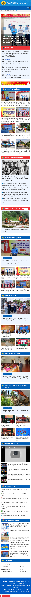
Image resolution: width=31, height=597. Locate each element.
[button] (16, 453)
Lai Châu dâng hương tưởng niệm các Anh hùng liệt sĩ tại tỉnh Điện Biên (23, 151)
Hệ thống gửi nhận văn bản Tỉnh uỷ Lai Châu (14, 515)
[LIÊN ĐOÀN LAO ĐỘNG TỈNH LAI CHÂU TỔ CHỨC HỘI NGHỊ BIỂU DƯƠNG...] (8, 270)
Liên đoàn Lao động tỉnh (13, 89)
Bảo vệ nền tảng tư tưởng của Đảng (16, 208)
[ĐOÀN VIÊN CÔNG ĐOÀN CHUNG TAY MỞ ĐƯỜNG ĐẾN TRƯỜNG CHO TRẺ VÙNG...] (8, 342)
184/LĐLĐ (7, 67)
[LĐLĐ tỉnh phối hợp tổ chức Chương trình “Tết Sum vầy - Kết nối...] (23, 418)
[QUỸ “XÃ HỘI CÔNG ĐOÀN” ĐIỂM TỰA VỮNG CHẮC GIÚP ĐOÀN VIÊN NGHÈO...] (8, 284)
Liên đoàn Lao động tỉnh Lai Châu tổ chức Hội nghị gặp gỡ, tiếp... (22, 290)
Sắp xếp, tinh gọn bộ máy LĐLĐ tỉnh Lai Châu (19, 479)
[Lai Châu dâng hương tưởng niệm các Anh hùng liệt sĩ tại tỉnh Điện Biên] (23, 144)
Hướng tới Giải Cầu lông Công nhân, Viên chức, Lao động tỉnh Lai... (23, 277)
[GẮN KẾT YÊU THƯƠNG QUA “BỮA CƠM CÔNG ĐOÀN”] (23, 328)
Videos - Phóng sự (11, 444)
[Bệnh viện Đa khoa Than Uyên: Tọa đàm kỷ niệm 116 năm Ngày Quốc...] (23, 342)
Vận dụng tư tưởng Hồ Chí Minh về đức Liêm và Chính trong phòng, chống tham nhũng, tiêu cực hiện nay (15, 200)
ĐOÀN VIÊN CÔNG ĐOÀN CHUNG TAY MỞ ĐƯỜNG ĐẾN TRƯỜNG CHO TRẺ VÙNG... (7, 348)
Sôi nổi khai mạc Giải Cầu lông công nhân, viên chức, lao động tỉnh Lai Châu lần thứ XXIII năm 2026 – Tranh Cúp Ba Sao (8, 105)
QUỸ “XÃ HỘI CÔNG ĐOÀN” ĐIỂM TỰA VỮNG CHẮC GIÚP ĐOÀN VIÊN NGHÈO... (7, 290)
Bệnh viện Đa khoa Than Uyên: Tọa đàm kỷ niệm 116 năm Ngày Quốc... (22, 348)
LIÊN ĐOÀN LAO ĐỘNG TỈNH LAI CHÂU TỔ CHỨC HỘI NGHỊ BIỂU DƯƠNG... (8, 277)
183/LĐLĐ (7, 58)
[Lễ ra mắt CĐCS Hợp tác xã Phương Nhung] (8, 432)
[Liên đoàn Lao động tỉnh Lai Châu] (3, 3)
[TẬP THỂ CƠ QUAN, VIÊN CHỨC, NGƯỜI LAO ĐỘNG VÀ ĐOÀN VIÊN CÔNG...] (8, 328)
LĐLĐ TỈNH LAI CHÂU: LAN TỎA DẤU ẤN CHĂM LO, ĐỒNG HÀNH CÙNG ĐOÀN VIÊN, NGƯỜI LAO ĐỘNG (19, 525)
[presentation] (4, 28)
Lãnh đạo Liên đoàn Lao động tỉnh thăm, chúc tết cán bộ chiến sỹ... (7, 425)
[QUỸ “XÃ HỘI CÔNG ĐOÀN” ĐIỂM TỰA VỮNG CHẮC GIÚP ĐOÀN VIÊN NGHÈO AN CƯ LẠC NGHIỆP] (23, 112)
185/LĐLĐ (7, 73)
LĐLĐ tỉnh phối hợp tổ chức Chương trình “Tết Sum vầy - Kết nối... (22, 425)
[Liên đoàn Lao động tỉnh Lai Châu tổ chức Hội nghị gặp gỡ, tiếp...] (23, 284)
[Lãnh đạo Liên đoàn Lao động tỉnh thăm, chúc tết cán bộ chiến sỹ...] (8, 418)
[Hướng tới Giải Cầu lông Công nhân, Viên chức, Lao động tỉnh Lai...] (23, 270)
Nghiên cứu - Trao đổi (12, 353)
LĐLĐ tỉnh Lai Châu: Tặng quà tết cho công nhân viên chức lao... (22, 439)
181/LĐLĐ (7, 52)
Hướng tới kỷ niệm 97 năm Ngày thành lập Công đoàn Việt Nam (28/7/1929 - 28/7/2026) (19, 546)
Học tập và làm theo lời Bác (14, 157)
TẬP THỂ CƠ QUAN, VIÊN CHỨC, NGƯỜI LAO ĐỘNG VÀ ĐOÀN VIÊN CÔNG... (7, 335)
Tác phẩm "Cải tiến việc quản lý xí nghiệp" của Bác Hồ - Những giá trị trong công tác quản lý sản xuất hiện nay (15, 178)
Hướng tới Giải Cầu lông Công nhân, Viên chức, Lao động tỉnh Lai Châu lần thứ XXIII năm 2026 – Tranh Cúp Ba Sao (15, 40)
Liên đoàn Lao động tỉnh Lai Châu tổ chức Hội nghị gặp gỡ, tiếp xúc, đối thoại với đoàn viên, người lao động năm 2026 (8, 137)
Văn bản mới (9, 48)
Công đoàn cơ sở (11, 295)
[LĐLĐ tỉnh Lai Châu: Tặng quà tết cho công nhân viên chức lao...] (23, 432)
